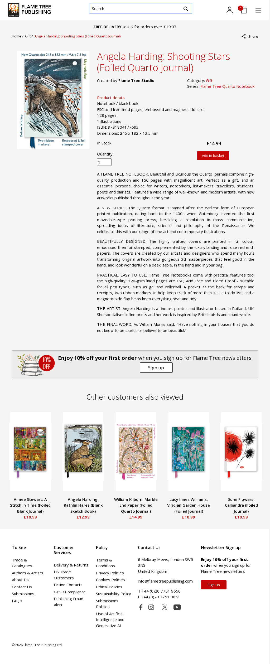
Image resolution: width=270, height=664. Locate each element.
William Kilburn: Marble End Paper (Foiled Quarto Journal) (136, 505)
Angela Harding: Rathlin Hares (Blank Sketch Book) (83, 505)
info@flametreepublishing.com (165, 581)
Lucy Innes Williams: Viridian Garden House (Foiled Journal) (188, 505)
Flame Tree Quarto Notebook (227, 86)
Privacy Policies (110, 572)
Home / (18, 36)
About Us (20, 579)
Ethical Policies (109, 586)
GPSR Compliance (70, 591)
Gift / (30, 36)
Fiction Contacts (68, 584)
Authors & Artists (27, 572)
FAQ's (17, 600)
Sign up (156, 368)
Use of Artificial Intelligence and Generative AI (110, 619)
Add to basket (213, 155)
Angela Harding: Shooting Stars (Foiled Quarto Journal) (77, 36)
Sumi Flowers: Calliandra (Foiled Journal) (241, 505)
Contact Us (22, 586)
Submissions (23, 593)
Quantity (105, 154)
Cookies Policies (110, 579)
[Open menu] (258, 10)
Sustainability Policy (113, 593)
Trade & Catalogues (22, 563)
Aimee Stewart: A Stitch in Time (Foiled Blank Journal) (30, 505)
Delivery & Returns (71, 565)
